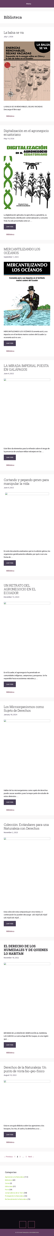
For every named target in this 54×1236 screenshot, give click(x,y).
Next (31, 1157)
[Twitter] (31, 1224)
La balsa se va (14, 32)
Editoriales (9, 1186)
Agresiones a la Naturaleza (14, 1177)
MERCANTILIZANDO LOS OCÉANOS (22, 251)
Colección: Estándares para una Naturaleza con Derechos (26, 826)
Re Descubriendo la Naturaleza (16, 1199)
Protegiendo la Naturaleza (14, 1196)
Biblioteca (10, 116)
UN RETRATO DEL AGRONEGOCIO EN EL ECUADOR (20, 589)
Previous (8, 1157)
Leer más (9, 227)
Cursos (7, 1183)
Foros (7, 1189)
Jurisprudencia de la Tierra (14, 1193)
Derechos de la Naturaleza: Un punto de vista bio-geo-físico (25, 1069)
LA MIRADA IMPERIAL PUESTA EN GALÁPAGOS (26, 368)
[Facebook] (22, 1224)
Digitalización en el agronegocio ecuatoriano (26, 133)
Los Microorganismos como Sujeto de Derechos (24, 709)
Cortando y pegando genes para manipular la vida (26, 482)
